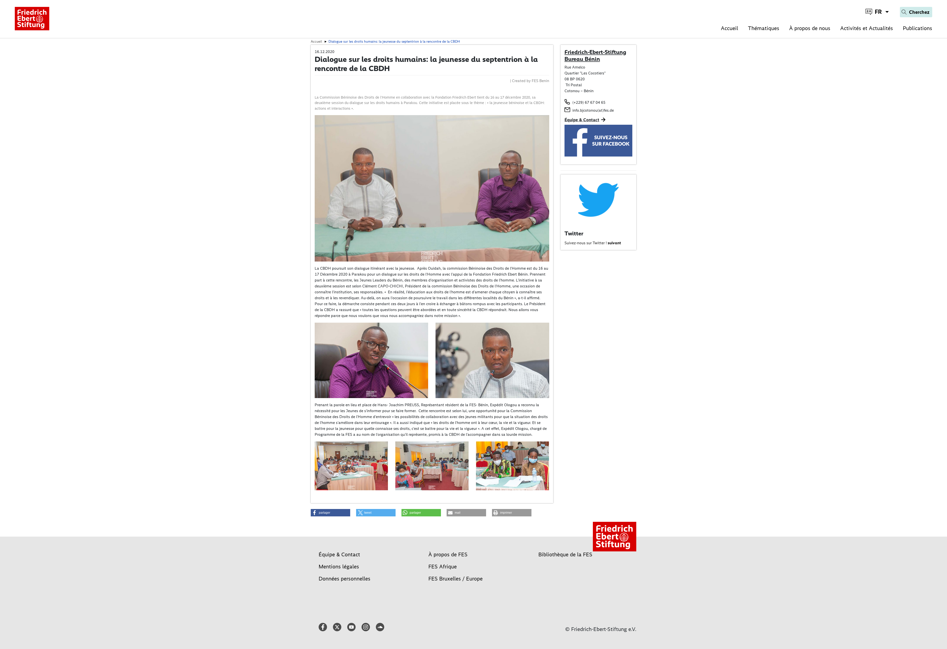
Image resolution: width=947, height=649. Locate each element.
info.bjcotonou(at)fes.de (593, 110)
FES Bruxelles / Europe (455, 578)
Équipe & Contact (582, 120)
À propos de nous (809, 28)
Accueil (729, 28)
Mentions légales (339, 566)
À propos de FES (448, 554)
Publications (917, 28)
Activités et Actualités (866, 28)
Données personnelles (344, 578)
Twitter (574, 233)
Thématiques (763, 28)
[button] (330, 512)
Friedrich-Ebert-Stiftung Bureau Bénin (595, 55)
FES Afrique (442, 566)
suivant (614, 243)
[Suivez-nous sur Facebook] (599, 140)
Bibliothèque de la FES (565, 554)
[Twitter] (599, 199)
